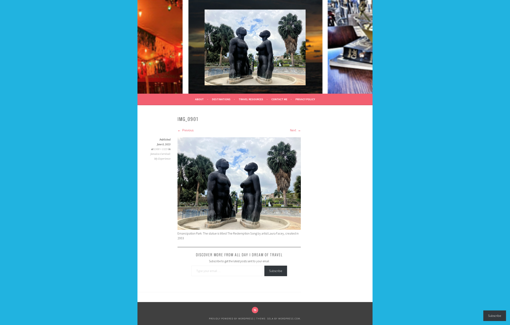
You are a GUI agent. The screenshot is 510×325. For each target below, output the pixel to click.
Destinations (221, 99)
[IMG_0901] (239, 229)
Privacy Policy (305, 99)
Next (293, 130)
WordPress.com (289, 318)
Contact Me (279, 99)
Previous (187, 130)
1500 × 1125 (161, 149)
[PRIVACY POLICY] (255, 310)
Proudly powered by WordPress (231, 318)
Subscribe (275, 271)
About (199, 99)
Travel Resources (251, 99)
